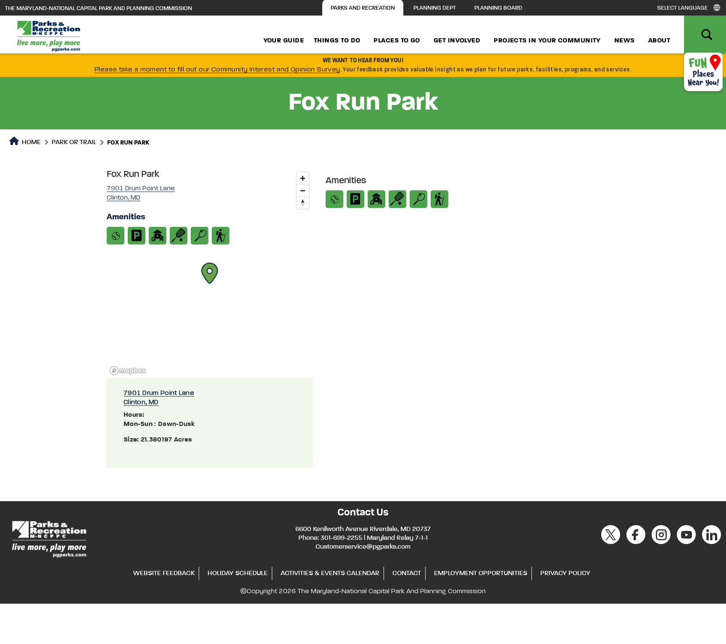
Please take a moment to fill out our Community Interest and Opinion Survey (217, 69)
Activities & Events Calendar (330, 573)
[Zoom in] (303, 178)
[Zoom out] (303, 190)
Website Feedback (164, 573)
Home (30, 142)
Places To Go (397, 40)
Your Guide (283, 40)
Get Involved (457, 40)
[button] (209, 273)
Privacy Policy (565, 573)
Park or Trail (74, 142)
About (659, 40)
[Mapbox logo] (127, 371)
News (624, 40)
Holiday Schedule (238, 573)
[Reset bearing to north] (303, 203)
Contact (406, 573)
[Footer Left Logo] (48, 537)
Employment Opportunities (480, 573)
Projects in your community (547, 40)
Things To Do (337, 40)
